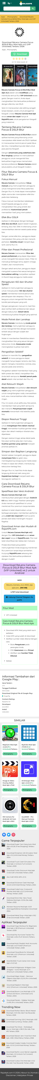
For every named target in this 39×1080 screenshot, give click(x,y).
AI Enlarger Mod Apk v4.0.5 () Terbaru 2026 (29, 783)
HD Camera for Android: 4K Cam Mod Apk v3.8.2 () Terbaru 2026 (10, 819)
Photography (12, 50)
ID (11, 3)
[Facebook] (4, 834)
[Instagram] (13, 834)
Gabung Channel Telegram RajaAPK (20, 598)
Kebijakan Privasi (25, 1075)
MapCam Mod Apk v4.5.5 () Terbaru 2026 (10, 747)
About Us (25, 1073)
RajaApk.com (7, 1073)
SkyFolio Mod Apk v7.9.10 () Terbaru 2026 (29, 747)
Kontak (34, 1073)
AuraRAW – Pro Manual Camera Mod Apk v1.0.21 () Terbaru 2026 (28, 819)
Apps (4, 50)
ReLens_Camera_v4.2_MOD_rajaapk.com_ (19, 586)
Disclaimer (11, 1075)
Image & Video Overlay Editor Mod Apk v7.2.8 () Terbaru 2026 (10, 783)
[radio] (13, 58)
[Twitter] (8, 834)
